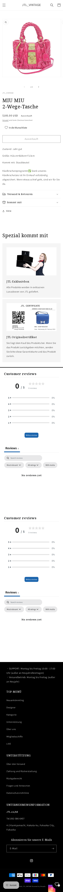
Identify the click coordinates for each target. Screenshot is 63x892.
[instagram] (51, 888)
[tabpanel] (31, 482)
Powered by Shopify (39, 886)
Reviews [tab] (12, 448)
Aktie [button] (8, 210)
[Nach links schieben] (24, 86)
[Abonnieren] (52, 848)
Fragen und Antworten (18, 785)
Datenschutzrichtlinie (17, 792)
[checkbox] (50, 465)
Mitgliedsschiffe (14, 736)
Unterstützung (14, 721)
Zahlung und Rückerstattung (21, 771)
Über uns (11, 729)
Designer (11, 707)
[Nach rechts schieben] (38, 86)
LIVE (8, 743)
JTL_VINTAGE (27, 886)
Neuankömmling (15, 700)
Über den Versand (15, 764)
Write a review (31, 435)
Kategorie (11, 714)
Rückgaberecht (14, 778)
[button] (4, 5)
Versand (5, 120)
